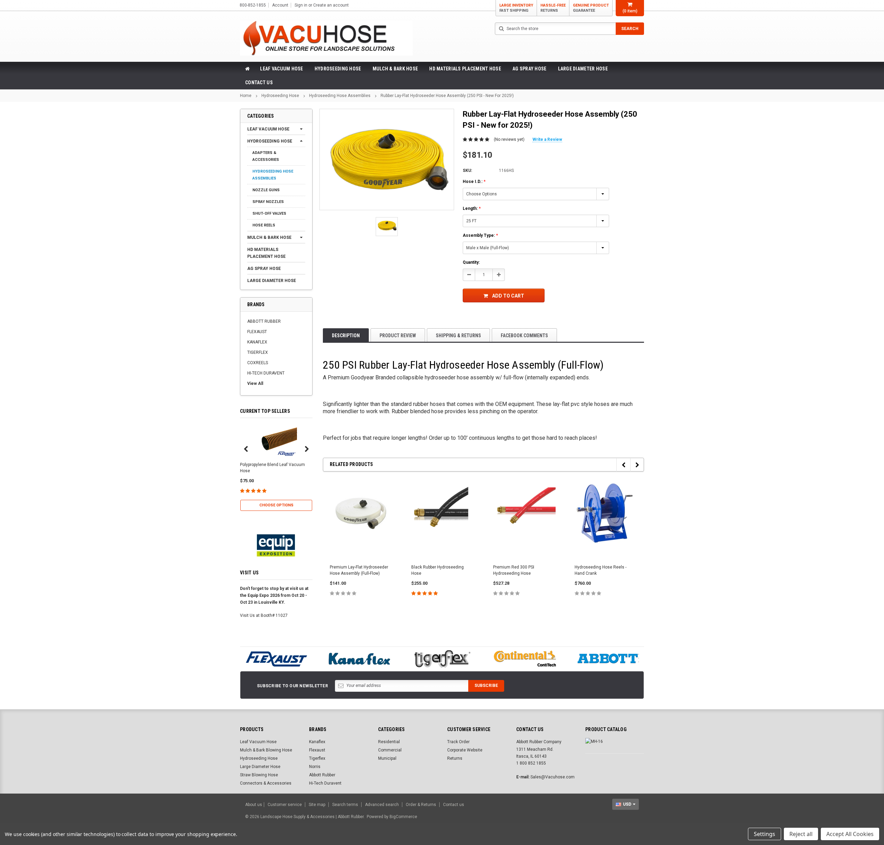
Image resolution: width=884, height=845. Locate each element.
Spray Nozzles (268, 202)
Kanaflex (317, 741)
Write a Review (547, 139)
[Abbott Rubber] (607, 659)
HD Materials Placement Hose (465, 68)
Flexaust (317, 750)
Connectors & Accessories (265, 783)
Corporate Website (464, 750)
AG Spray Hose (529, 68)
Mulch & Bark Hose (395, 68)
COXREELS (257, 362)
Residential (389, 741)
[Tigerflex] (442, 659)
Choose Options (276, 505)
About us (253, 804)
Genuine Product (591, 8)
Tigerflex (317, 758)
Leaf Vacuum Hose (281, 68)
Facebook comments (524, 335)
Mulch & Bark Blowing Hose (266, 750)
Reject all (801, 834)
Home (245, 95)
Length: (472, 208)
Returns (454, 758)
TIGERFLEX (257, 352)
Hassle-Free (553, 8)
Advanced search (382, 804)
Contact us (453, 804)
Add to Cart (508, 296)
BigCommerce (403, 816)
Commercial (390, 750)
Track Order (458, 741)
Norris (314, 766)
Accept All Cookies (850, 834)
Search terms (345, 804)
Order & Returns (421, 804)
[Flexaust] (276, 659)
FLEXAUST (257, 331)
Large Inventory (516, 8)
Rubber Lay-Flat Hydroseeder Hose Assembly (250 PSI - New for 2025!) (447, 95)
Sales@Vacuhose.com (552, 777)
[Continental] (525, 659)
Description (346, 335)
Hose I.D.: (474, 181)
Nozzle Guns (266, 190)
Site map (317, 804)
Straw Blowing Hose (259, 775)
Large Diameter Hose (583, 68)
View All (255, 383)
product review (397, 335)
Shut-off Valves (269, 213)
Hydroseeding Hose (338, 68)
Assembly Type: (480, 235)
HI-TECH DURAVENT (266, 373)
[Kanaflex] (359, 659)
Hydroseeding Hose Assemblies (340, 95)
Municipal (387, 758)
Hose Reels (263, 225)
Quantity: (471, 262)
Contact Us (259, 82)
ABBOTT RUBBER (264, 321)
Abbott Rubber (322, 775)
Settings (764, 834)
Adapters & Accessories (265, 156)
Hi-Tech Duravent (325, 783)
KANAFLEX (257, 342)
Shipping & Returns (458, 335)
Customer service (285, 804)
